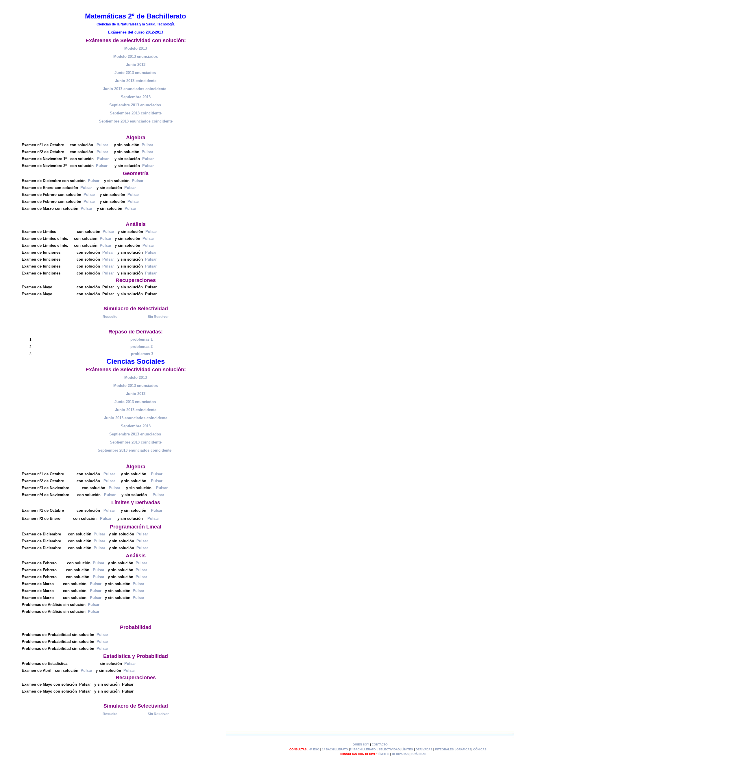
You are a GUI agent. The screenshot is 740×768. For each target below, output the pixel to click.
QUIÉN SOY (361, 744)
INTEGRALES (444, 749)
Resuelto (110, 317)
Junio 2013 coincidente (135, 81)
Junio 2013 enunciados (135, 73)
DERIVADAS (424, 749)
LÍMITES (407, 749)
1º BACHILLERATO (335, 749)
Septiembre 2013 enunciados (135, 105)
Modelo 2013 (135, 48)
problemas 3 (142, 354)
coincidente (155, 89)
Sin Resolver (158, 317)
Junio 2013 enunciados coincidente (135, 418)
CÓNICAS (479, 749)
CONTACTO (380, 744)
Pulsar (102, 145)
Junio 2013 (135, 64)
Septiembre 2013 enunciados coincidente (135, 450)
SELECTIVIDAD (389, 749)
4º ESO (314, 749)
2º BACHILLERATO (363, 749)
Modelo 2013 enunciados (135, 56)
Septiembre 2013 (136, 97)
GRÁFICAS (463, 749)
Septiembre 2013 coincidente (136, 113)
